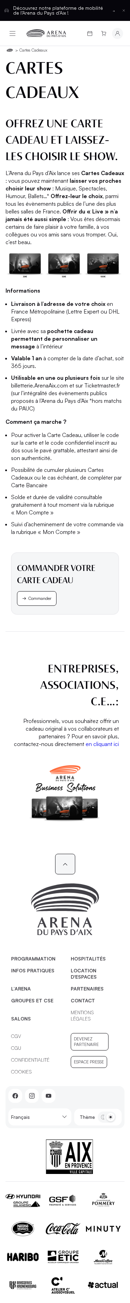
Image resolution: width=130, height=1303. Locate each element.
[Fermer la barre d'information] (124, 10)
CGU (16, 1048)
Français (20, 1117)
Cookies (21, 1072)
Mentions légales (82, 1015)
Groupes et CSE (32, 1000)
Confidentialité (30, 1060)
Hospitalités (88, 959)
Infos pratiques (32, 970)
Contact (83, 1000)
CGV (16, 1036)
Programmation (33, 959)
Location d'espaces (84, 973)
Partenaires (87, 989)
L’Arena (21, 989)
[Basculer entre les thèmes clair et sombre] (107, 1117)
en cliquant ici (102, 743)
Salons (21, 1019)
